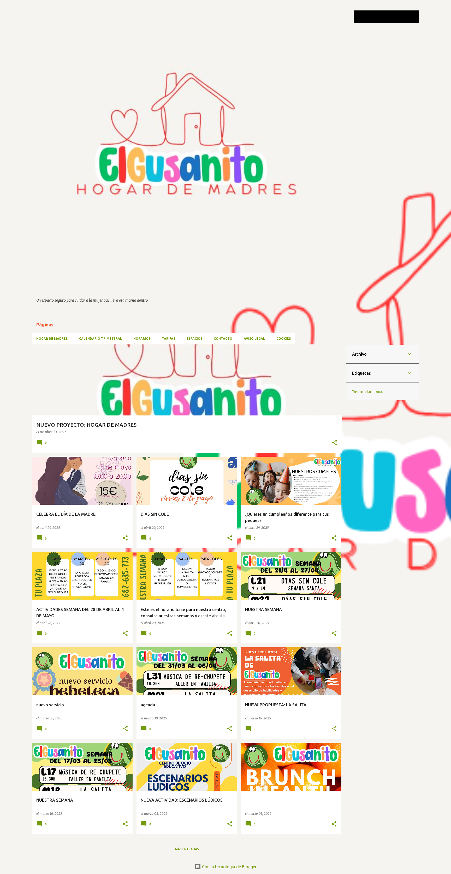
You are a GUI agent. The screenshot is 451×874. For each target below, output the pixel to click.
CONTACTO (223, 338)
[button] (334, 443)
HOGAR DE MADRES (52, 338)
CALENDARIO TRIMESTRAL (100, 338)
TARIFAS (168, 338)
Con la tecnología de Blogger (229, 866)
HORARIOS (141, 338)
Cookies (283, 338)
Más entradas (187, 849)
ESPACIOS (194, 338)
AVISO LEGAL (254, 338)
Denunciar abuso (367, 391)
